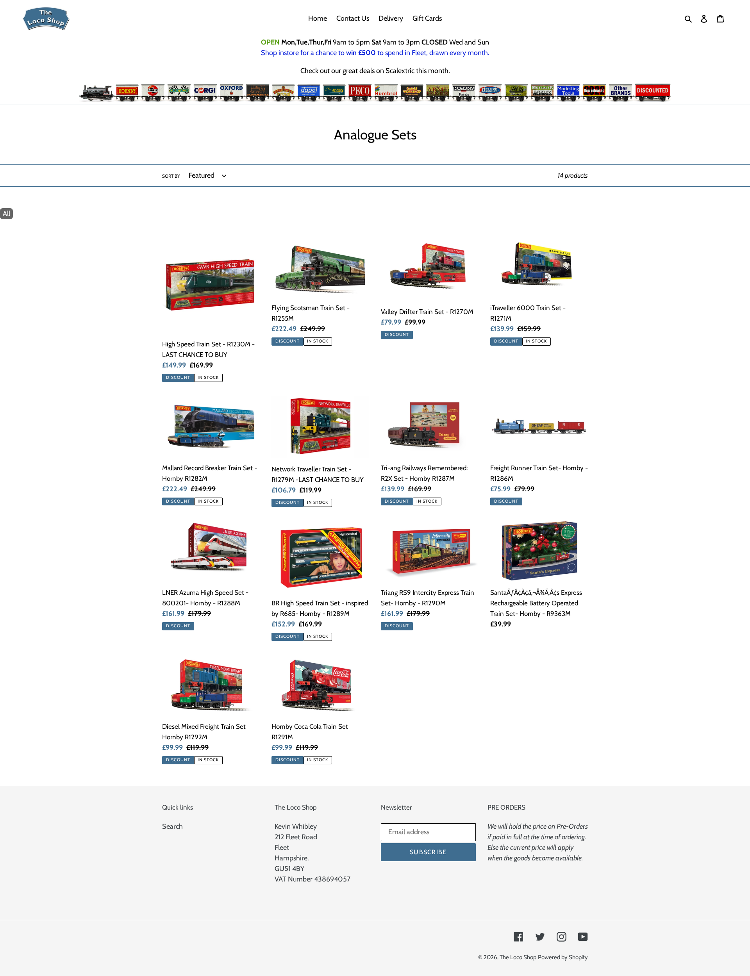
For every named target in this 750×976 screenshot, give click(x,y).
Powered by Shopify (563, 957)
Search (172, 826)
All (6, 213)
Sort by (171, 176)
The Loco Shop (518, 957)
